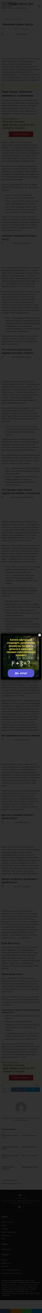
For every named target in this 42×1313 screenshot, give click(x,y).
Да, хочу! (21, 673)
